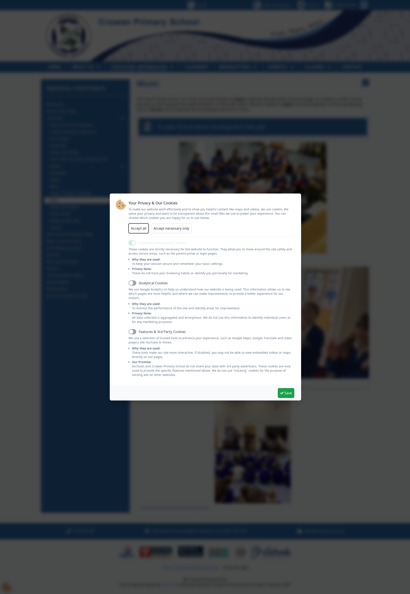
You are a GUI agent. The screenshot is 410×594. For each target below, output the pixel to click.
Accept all (138, 228)
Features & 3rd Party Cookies (162, 331)
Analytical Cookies (153, 283)
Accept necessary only (171, 228)
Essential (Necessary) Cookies (162, 243)
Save (288, 393)
